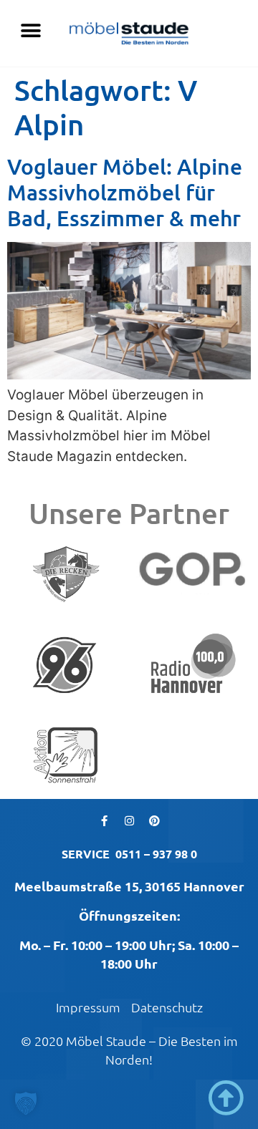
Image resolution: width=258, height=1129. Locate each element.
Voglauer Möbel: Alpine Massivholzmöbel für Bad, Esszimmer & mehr (124, 191)
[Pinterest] (154, 820)
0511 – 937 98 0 (156, 853)
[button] (30, 30)
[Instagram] (129, 820)
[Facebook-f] (104, 820)
